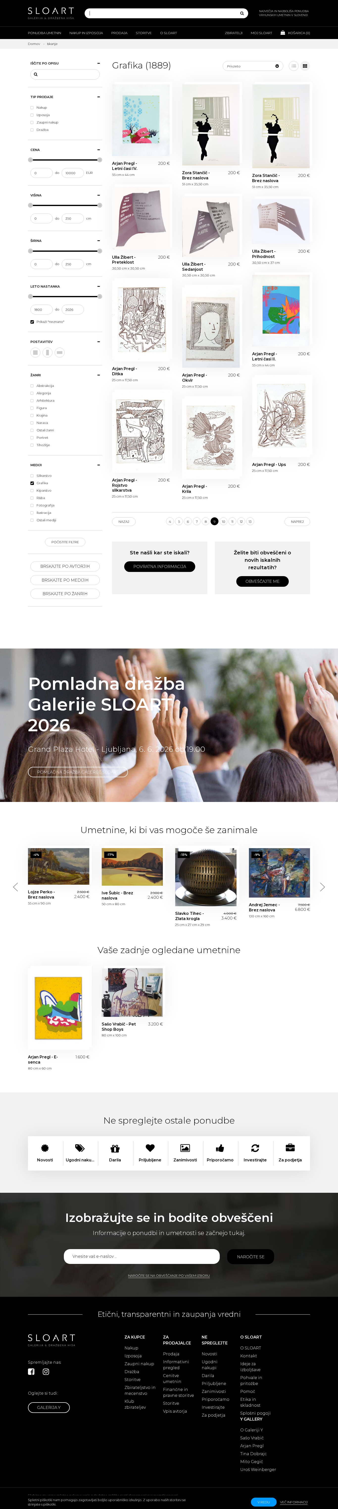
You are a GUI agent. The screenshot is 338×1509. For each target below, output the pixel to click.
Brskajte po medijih (65, 580)
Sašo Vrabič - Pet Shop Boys (132, 992)
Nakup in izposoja (86, 33)
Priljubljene (214, 1383)
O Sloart (168, 33)
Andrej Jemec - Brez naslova (279, 873)
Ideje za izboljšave (250, 1367)
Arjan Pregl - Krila (211, 438)
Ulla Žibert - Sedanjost (211, 226)
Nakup (131, 1348)
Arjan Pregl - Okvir (211, 327)
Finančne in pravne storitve (178, 1392)
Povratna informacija (159, 566)
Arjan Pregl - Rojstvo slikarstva (141, 432)
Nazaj (124, 522)
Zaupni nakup (139, 1364)
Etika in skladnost (250, 1402)
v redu (264, 1502)
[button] (253, 66)
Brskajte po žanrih (65, 593)
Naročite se (251, 1257)
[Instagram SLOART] (46, 1371)
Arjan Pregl (252, 1446)
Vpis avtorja (175, 1411)
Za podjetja (213, 1415)
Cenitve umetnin (172, 1378)
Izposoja (133, 1356)
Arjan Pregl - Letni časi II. (281, 311)
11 (232, 522)
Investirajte (213, 1407)
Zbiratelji (233, 33)
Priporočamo (215, 1399)
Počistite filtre (65, 542)
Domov (34, 44)
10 (223, 522)
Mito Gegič (251, 1461)
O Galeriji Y (251, 1430)
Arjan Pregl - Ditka (141, 320)
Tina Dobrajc (253, 1453)
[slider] (30, 159)
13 (250, 522)
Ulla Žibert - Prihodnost (281, 221)
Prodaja (119, 33)
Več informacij (294, 1502)
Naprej (297, 522)
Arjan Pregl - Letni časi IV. (141, 120)
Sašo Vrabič (252, 1438)
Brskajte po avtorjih (65, 566)
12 (241, 522)
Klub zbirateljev (135, 1404)
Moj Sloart (261, 33)
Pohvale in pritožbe (251, 1380)
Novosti (209, 1354)
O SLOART (250, 1348)
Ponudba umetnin (44, 33)
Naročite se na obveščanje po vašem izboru (169, 1276)
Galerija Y (49, 1407)
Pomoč (247, 1391)
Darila (208, 1375)
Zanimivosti (214, 1391)
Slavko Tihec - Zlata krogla (206, 877)
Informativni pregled (176, 1365)
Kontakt (248, 1356)
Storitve (144, 33)
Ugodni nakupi (209, 1365)
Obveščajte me (262, 581)
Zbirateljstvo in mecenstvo (140, 1390)
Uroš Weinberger (258, 1469)
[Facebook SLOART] (31, 1371)
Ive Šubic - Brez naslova (132, 867)
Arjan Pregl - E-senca (58, 1009)
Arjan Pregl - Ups (281, 417)
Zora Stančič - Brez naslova (211, 125)
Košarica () (299, 33)
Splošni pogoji (255, 1413)
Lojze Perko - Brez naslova (58, 866)
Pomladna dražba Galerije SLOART (78, 772)
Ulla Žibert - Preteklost (141, 218)
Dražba (131, 1371)
